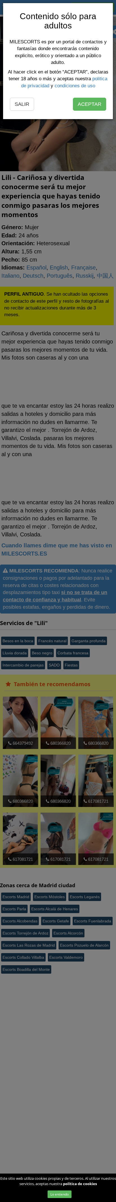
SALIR (22, 104)
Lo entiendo (59, 1194)
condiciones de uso (75, 85)
